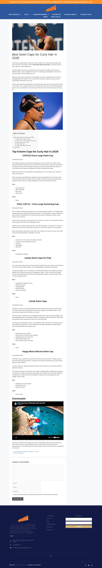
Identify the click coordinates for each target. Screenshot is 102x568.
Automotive (56, 14)
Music (45, 17)
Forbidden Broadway (20, 565)
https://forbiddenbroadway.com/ (17, 524)
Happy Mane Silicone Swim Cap (23, 145)
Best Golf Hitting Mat (18, 453)
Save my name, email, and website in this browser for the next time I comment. (36, 494)
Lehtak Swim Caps (20, 143)
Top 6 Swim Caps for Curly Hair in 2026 (24, 137)
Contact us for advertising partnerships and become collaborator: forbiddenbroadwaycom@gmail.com (51, 2)
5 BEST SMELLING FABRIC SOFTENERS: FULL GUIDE (26, 451)
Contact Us (50, 527)
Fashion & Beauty (70, 14)
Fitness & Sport (86, 14)
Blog (26, 14)
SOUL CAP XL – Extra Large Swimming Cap (26, 140)
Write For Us (55, 17)
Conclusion (17, 147)
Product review (51, 524)
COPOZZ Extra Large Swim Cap (23, 139)
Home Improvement (40, 14)
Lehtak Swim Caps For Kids (22, 142)
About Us (49, 518)
